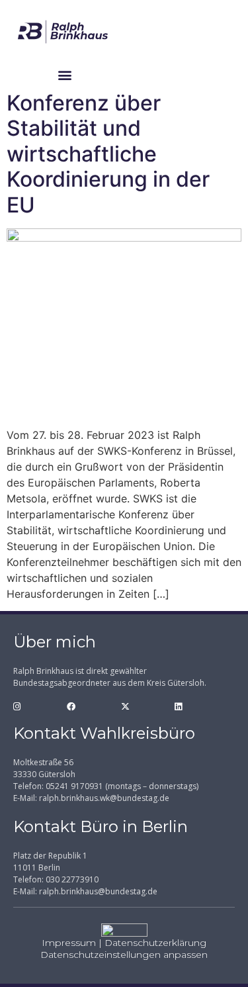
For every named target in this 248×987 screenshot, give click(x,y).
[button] (65, 74)
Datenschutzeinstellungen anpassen (124, 955)
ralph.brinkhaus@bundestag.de (98, 891)
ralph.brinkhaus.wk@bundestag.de (104, 798)
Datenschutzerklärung (155, 943)
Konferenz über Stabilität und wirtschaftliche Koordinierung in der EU (108, 154)
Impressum (69, 943)
